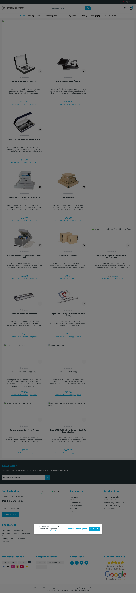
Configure (94, 529)
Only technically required (77, 529)
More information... (52, 531)
